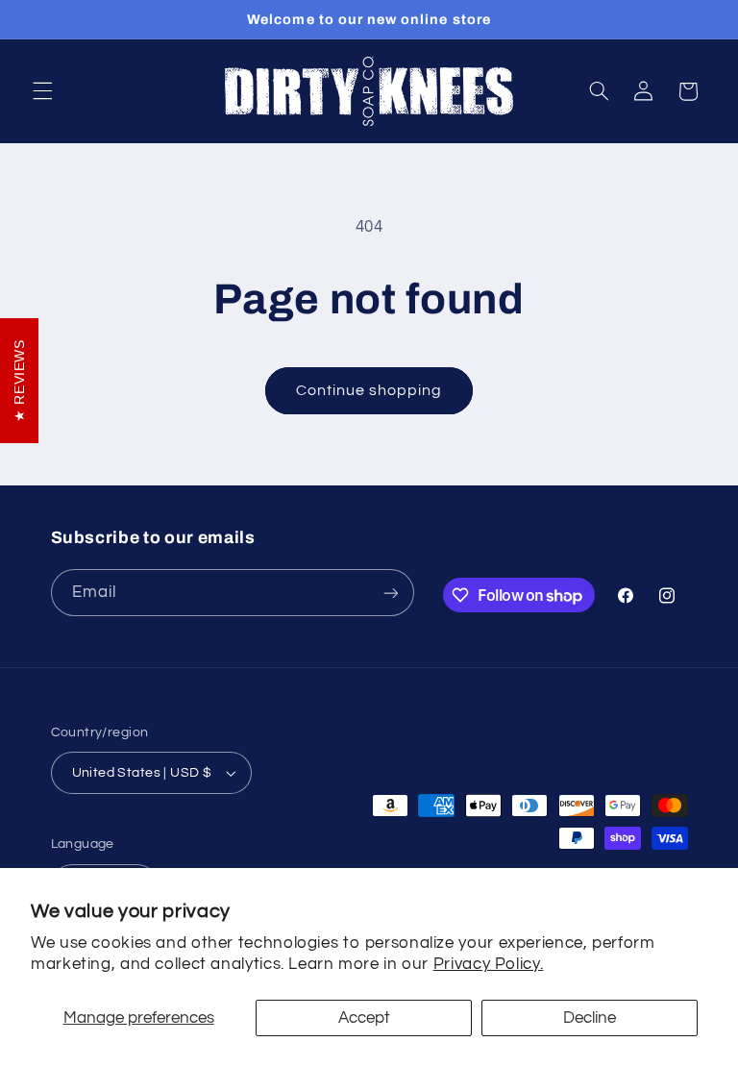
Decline (589, 1018)
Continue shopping (369, 390)
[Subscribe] (390, 592)
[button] (42, 91)
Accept (364, 1018)
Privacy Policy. (488, 964)
